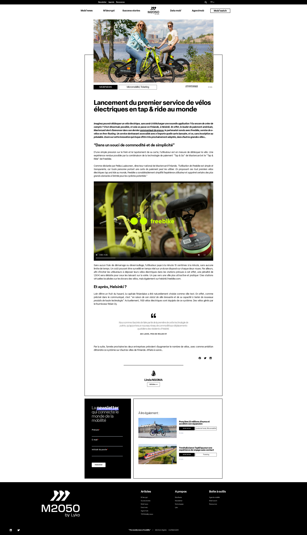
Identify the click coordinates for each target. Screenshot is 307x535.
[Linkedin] (10, 530)
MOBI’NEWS (105, 87)
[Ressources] (120, 2)
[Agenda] (111, 2)
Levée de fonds (201, 428)
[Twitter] (18, 530)
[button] (206, 2)
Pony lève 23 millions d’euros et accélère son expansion (194, 423)
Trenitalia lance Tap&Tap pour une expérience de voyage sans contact (196, 449)
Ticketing (144, 87)
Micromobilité (133, 87)
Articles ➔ (153, 384)
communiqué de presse (152, 130)
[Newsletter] (102, 2)
